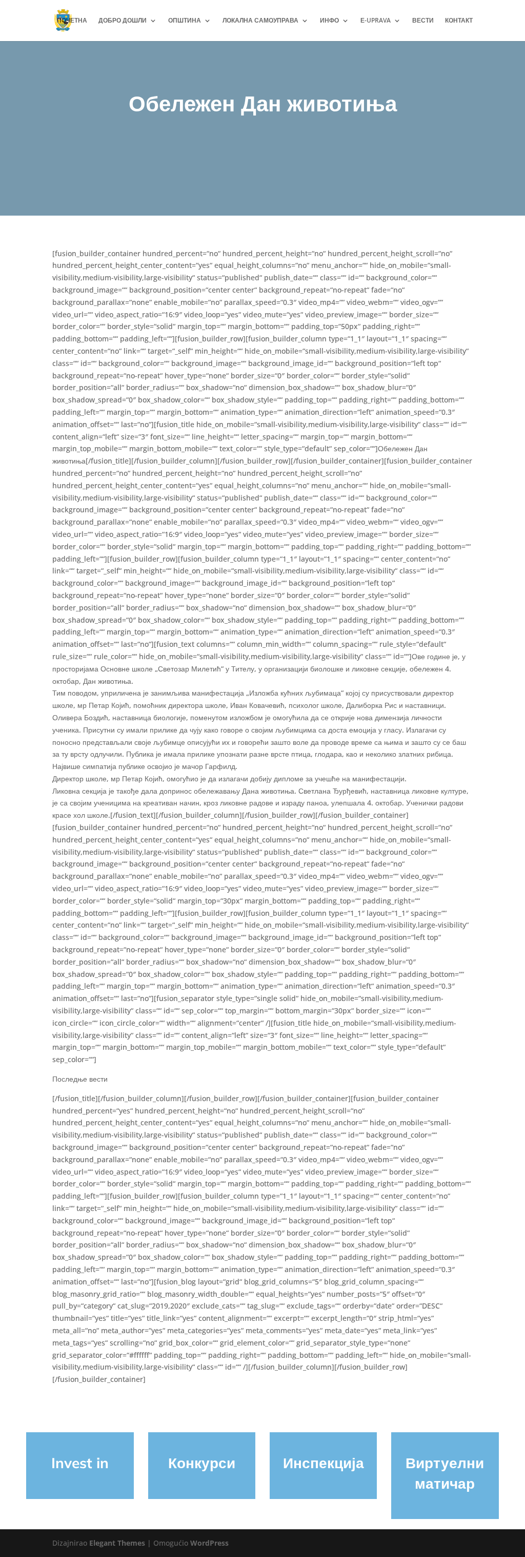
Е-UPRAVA (375, 21)
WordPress (209, 1543)
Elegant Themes (117, 1543)
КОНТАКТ (459, 21)
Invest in (80, 1463)
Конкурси (201, 1463)
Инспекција (323, 1463)
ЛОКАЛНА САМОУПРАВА (260, 21)
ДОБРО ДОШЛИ (122, 21)
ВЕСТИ (423, 21)
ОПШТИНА (184, 21)
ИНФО (329, 21)
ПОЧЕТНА (72, 21)
